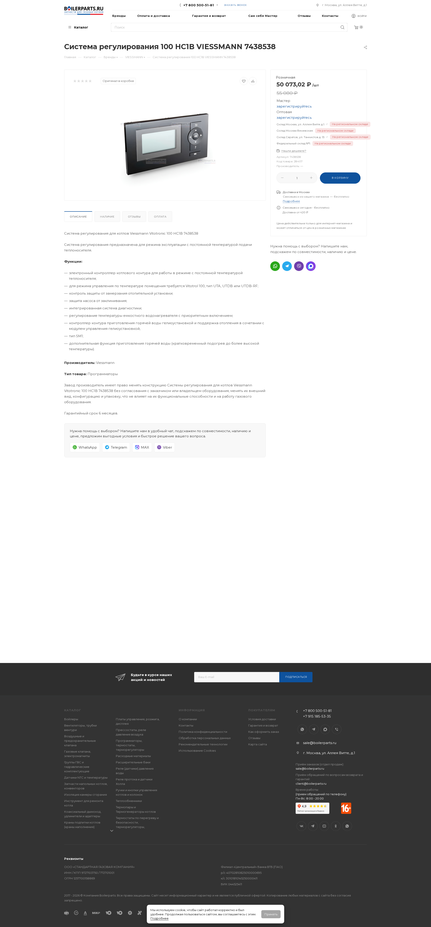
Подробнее (159, 918)
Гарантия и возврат (263, 725)
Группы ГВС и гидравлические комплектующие (76, 766)
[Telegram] (287, 266)
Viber (336, 729)
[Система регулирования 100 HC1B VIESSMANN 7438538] (165, 141)
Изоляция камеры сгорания (85, 794)
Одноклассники (336, 826)
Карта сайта (257, 744)
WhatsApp (302, 729)
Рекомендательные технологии (203, 744)
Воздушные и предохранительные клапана (80, 740)
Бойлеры (71, 719)
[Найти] (342, 27)
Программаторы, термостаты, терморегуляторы (130, 745)
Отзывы (134, 216)
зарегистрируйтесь (294, 106)
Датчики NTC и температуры (86, 777)
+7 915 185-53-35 (317, 716)
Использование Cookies (197, 750)
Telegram (314, 729)
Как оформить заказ (263, 731)
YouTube (324, 826)
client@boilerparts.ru (311, 783)
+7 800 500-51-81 (198, 5)
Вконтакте (301, 826)
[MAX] (311, 266)
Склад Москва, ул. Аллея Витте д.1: (301, 124)
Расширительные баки (133, 762)
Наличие (107, 216)
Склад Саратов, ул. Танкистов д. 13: (301, 137)
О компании (188, 719)
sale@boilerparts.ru (319, 743)
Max (325, 729)
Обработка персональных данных (205, 738)
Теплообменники (129, 801)
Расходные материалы (133, 756)
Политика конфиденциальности (203, 731)
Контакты (186, 725)
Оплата (160, 216)
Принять (270, 914)
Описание (78, 216)
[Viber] (299, 266)
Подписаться (296, 676)
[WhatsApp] (275, 266)
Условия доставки (262, 719)
